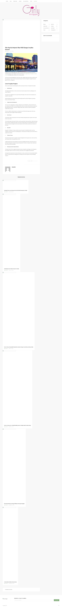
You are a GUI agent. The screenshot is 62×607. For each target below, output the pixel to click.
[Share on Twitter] (35, 161)
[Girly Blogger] (31, 11)
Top (58, 605)
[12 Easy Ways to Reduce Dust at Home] (10, 543)
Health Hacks (15, 1)
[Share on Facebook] (33, 161)
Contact (7, 1)
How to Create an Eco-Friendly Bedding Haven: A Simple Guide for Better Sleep (17, 425)
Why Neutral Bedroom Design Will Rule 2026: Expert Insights (14, 503)
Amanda (14, 167)
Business (52, 24)
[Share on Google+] (36, 161)
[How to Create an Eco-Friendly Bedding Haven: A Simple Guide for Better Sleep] (17, 387)
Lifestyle (20, 1)
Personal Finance (25, 1)
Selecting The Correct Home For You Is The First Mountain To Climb (15, 190)
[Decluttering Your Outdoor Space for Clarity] (11, 230)
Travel (31, 1)
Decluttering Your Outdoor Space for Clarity (11, 268)
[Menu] (4, 1)
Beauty (44, 24)
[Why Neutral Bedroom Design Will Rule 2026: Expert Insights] (14, 465)
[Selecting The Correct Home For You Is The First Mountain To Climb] (16, 184)
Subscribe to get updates (20, 598)
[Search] (58, 1)
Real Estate (35, 1)
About (10, 1)
